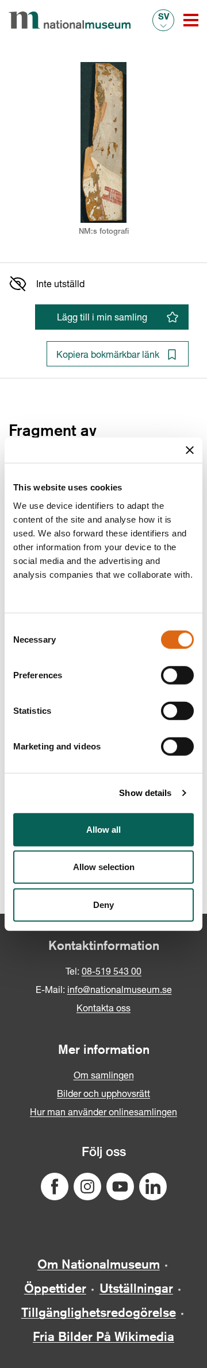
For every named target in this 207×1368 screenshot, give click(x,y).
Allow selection (104, 867)
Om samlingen (104, 1074)
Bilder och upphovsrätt (103, 1093)
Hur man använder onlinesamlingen (103, 1111)
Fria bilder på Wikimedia (103, 1336)
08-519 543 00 (111, 970)
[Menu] (190, 20)
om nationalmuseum (98, 1264)
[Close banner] (190, 450)
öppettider (55, 1288)
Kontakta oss (103, 1007)
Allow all (103, 829)
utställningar (136, 1288)
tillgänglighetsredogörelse (98, 1312)
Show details (145, 793)
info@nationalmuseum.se (119, 989)
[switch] (177, 675)
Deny (103, 904)
